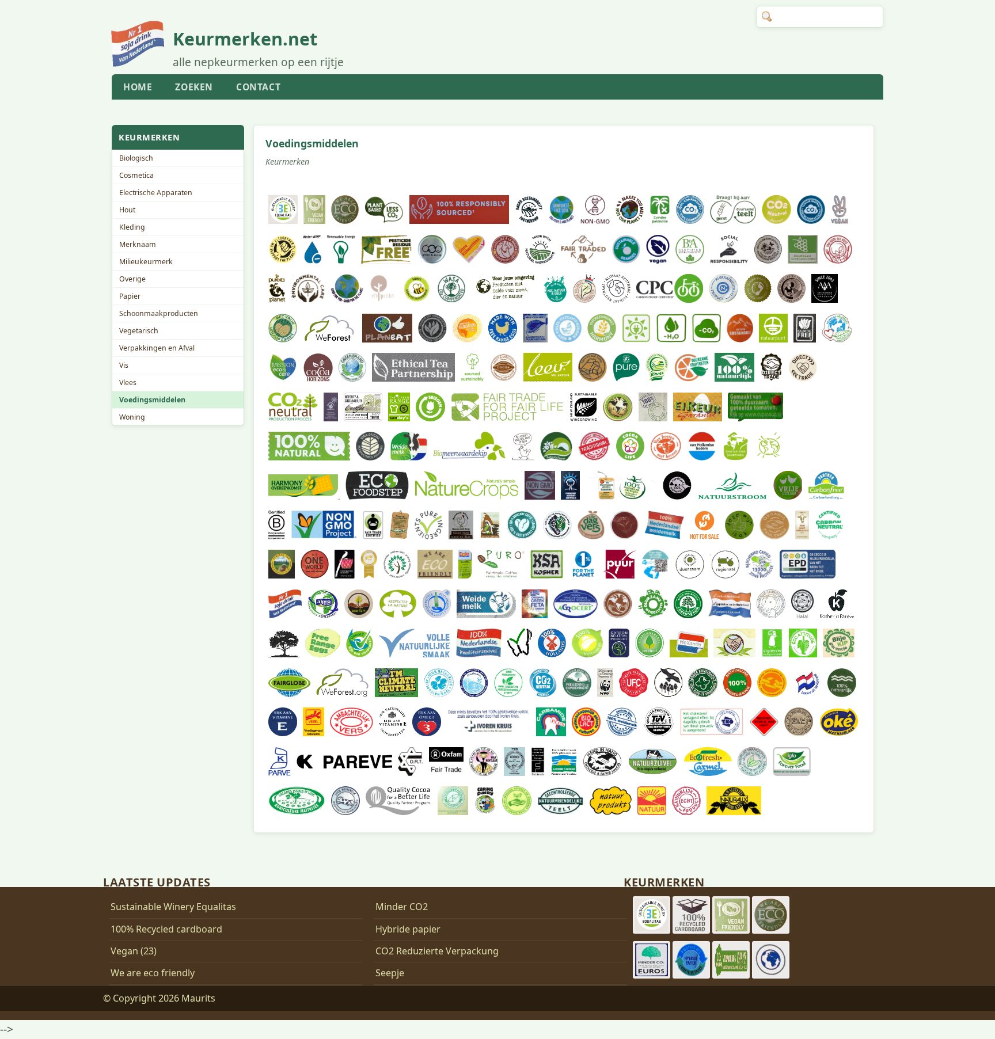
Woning (132, 417)
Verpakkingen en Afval (157, 348)
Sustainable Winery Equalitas (173, 906)
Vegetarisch (138, 331)
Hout (127, 210)
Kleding (132, 227)
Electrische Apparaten (155, 192)
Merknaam (137, 244)
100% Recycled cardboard (166, 929)
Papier (129, 296)
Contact (258, 87)
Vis (123, 365)
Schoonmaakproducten (158, 313)
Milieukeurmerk (146, 262)
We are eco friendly (153, 972)
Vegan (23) (134, 951)
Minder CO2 (401, 906)
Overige (132, 279)
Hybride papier (407, 929)
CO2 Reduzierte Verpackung (437, 951)
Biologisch (136, 158)
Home (137, 87)
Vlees (127, 382)
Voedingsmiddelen (152, 400)
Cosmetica (136, 175)
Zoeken (194, 87)
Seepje (389, 972)
